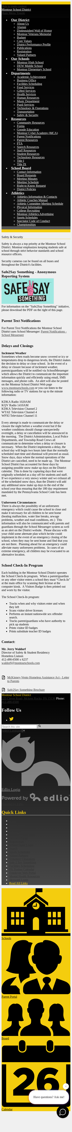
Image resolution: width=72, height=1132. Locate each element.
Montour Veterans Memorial (34, 34)
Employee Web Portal (22, 872)
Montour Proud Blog (22, 834)
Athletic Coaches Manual (32, 200)
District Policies (26, 189)
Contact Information (29, 171)
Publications (24, 48)
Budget (21, 37)
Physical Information (29, 207)
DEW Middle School (30, 66)
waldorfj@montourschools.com (21, 663)
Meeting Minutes (27, 178)
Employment (17, 824)
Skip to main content (14, 6)
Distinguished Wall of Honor (34, 30)
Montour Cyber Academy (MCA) (37, 133)
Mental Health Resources (24, 876)
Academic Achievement (31, 77)
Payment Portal (18, 838)
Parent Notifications (29, 136)
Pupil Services (25, 104)
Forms (21, 126)
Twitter (11, 719)
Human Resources (28, 97)
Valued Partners (26, 55)
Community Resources (31, 122)
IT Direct (14, 831)
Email (12, 820)
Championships (26, 224)
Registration (24, 51)
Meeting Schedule (28, 182)
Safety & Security (27, 115)
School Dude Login (21, 845)
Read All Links (18, 883)
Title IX (21, 164)
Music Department (28, 101)
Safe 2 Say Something (22, 862)
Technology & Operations (32, 108)
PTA (20, 143)
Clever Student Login (22, 827)
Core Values (24, 41)
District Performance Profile (34, 44)
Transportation (25, 111)
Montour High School (30, 62)
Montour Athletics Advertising (35, 214)
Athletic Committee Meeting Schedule (40, 203)
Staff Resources (26, 150)
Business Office (26, 80)
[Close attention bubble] (66, 1086)
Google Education (28, 129)
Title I (20, 160)
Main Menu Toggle (13, 13)
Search (13, 848)
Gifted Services (26, 90)
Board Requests (26, 175)
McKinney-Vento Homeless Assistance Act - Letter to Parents (38, 679)
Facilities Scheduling (29, 83)
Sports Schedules (27, 217)
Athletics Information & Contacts (37, 196)
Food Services (25, 87)
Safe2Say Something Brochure (26, 689)
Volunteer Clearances (22, 859)
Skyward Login (18, 879)
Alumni (21, 27)
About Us (23, 23)
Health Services (26, 94)
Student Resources (28, 153)
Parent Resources (27, 140)
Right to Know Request (31, 185)
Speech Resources (28, 147)
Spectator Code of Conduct (33, 221)
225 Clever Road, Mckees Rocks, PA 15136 (28, 698)
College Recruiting (28, 210)
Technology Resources (31, 157)
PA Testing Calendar (21, 869)
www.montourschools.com (18, 387)
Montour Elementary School (34, 69)
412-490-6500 (10, 702)
